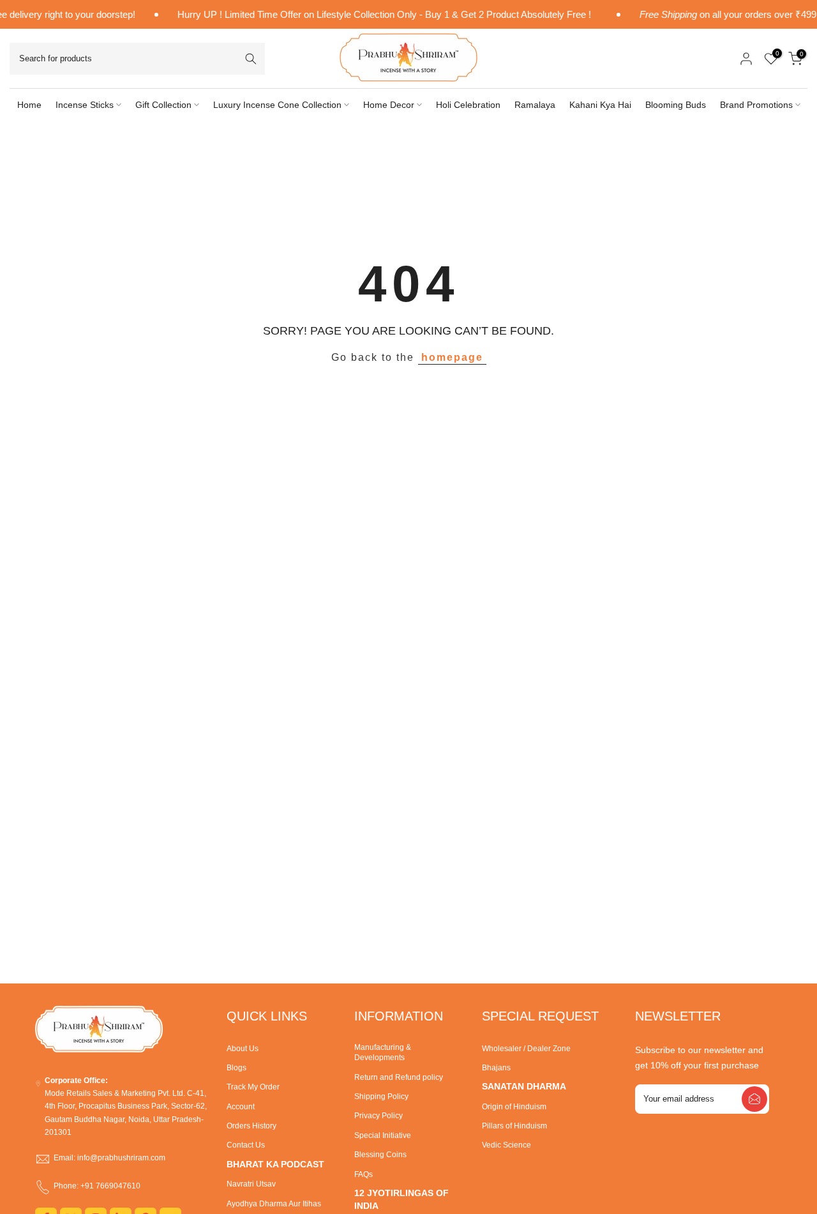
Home (29, 104)
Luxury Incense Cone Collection (277, 104)
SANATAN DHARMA (524, 1086)
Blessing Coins (380, 1154)
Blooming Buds (675, 104)
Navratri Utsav (251, 1184)
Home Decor (388, 104)
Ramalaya (534, 104)
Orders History (251, 1125)
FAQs (363, 1174)
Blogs (236, 1067)
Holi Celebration (468, 104)
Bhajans (496, 1067)
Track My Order (253, 1086)
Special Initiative (382, 1135)
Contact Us (246, 1145)
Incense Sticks (85, 104)
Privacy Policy (378, 1115)
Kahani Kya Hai (600, 104)
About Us (243, 1048)
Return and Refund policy (398, 1077)
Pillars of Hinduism (514, 1125)
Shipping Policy (381, 1096)
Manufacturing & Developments (382, 1053)
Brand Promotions (756, 104)
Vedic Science (506, 1145)
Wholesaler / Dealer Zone (526, 1048)
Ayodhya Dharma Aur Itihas (274, 1203)
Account (241, 1106)
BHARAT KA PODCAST (275, 1164)
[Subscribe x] (754, 1099)
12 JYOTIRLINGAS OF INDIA (401, 1199)
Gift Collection (163, 104)
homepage (452, 357)
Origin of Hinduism (514, 1106)
